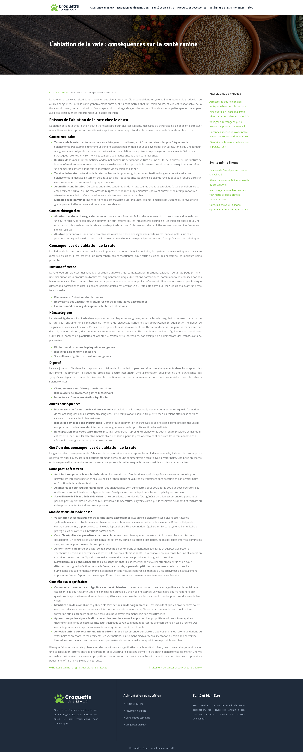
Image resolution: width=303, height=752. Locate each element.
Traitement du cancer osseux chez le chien (174, 667)
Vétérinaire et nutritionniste (226, 7)
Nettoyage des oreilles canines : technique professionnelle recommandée (228, 195)
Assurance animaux (102, 7)
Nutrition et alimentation (133, 7)
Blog (250, 7)
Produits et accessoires (191, 7)
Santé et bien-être (163, 7)
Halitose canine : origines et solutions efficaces (79, 667)
